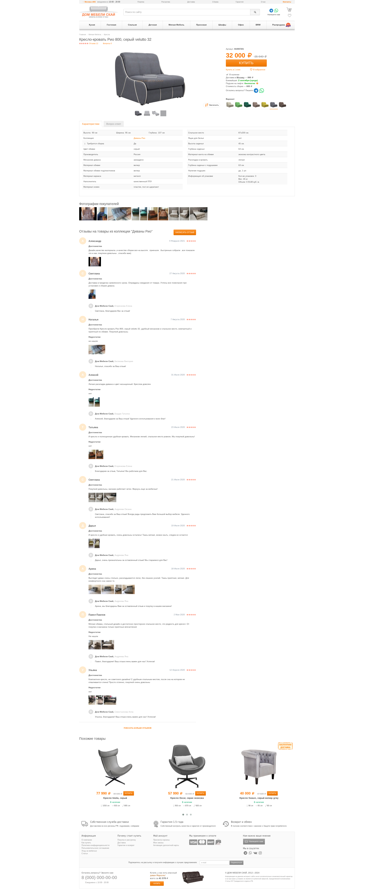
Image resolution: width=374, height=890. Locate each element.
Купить (246, 63)
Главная (82, 35)
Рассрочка (165, 2)
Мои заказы (158, 843)
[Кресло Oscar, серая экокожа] (115, 766)
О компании (87, 840)
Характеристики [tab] (90, 124)
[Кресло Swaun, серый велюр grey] (187, 766)
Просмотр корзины (161, 840)
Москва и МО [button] (90, 2)
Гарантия (240, 2)
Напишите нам (255, 841)
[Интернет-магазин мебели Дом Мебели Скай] (98, 12)
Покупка (140, 2)
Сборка (215, 2)
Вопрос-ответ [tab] (113, 124)
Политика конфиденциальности (95, 845)
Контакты (287, 2)
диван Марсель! (158, 875)
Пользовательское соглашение (95, 848)
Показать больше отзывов (137, 728)
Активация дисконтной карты (166, 845)
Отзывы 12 (93, 43)
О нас (263, 2)
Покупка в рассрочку (126, 840)
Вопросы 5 (107, 43)
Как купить (86, 843)
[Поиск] (255, 12)
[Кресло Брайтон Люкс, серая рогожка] (258, 766)
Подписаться (236, 863)
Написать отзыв (184, 232)
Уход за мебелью (89, 851)
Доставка (191, 2)
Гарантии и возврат (125, 845)
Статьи (85, 853)
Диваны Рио (139, 138)
